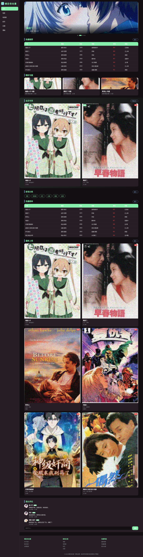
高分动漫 (103, 546)
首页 (4, 9)
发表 (135, 528)
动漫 (4, 26)
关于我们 (26, 541)
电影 (4, 13)
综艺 (4, 21)
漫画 (4, 30)
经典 (62, 196)
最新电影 (103, 541)
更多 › (135, 39)
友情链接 (26, 546)
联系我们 (26, 544)
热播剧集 (103, 544)
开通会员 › (134, 101)
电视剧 (5, 17)
